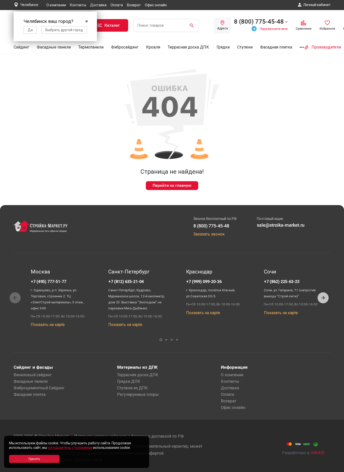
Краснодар (199, 272)
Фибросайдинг (125, 47)
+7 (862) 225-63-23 (281, 281)
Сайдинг (21, 47)
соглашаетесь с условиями (70, 448)
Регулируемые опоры (138, 394)
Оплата (117, 5)
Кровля (153, 47)
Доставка (98, 5)
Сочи (270, 272)
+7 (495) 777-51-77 (48, 281)
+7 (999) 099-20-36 (204, 281)
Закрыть (334, 467)
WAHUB (317, 452)
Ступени (245, 47)
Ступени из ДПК (132, 388)
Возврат (134, 5)
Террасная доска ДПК (188, 47)
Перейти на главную (172, 185)
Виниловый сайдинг (33, 374)
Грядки (223, 47)
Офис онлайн (156, 5)
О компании (56, 5)
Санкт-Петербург (129, 272)
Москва (40, 272)
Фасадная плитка (276, 47)
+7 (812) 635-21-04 (126, 281)
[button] (323, 297)
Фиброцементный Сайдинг (39, 388)
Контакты (78, 5)
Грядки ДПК (128, 381)
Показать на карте (48, 324)
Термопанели (91, 47)
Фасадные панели (54, 47)
